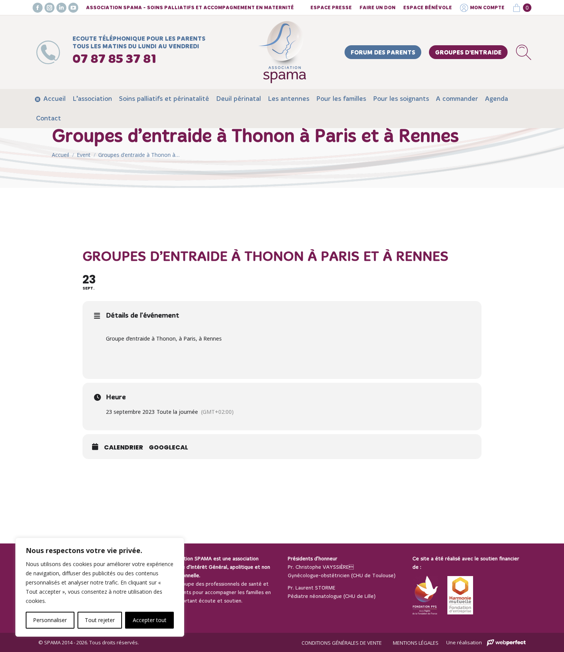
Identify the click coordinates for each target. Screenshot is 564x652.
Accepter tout (150, 620)
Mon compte (487, 7)
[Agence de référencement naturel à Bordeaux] (506, 643)
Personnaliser (50, 620)
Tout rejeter (100, 620)
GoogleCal (168, 447)
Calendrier (123, 447)
